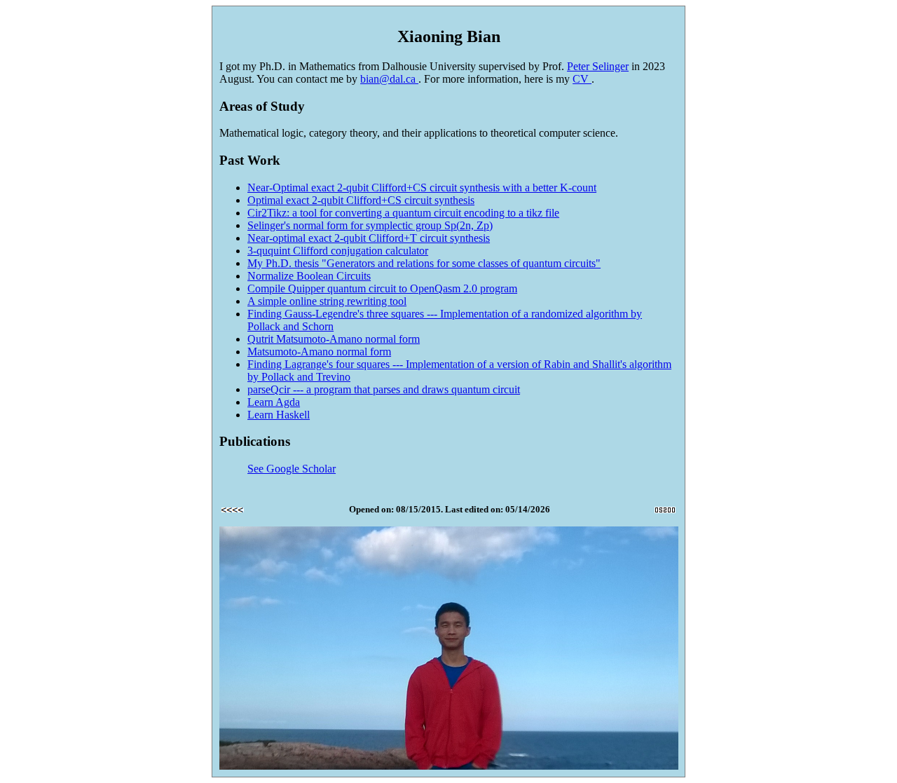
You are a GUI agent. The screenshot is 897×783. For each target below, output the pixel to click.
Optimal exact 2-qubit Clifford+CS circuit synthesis (360, 200)
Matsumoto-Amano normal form (319, 352)
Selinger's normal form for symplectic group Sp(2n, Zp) (370, 225)
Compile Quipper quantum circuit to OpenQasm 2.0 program (382, 288)
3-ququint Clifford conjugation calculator (337, 251)
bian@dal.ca (389, 79)
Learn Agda (273, 402)
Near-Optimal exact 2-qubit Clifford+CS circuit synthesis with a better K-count (421, 187)
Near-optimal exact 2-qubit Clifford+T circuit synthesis (368, 238)
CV (582, 79)
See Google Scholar (291, 469)
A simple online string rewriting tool (326, 301)
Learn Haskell (278, 415)
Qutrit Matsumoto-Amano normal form (333, 339)
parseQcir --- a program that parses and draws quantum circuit (383, 389)
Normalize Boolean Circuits (309, 276)
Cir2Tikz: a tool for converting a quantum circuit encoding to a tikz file (403, 213)
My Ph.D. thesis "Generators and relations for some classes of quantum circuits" (424, 263)
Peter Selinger (598, 66)
